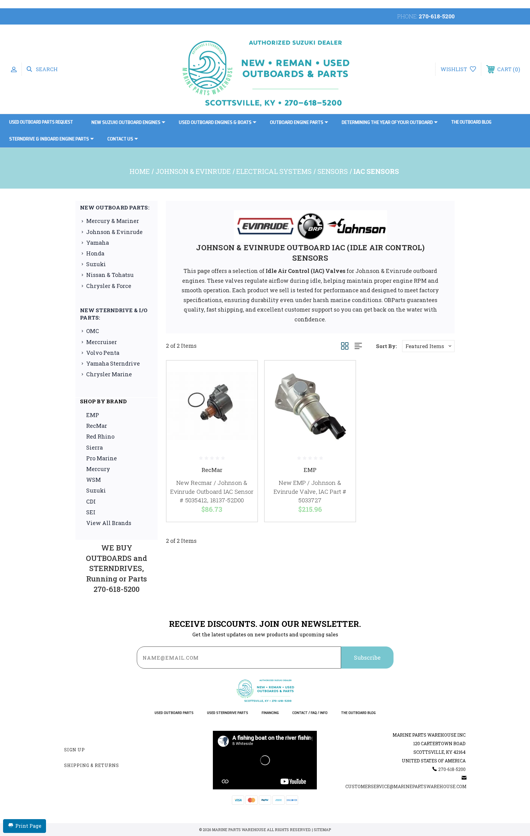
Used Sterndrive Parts (227, 712)
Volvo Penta (102, 352)
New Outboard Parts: (114, 207)
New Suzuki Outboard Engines (125, 122)
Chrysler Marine (109, 374)
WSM (93, 479)
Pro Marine (101, 458)
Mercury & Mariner (112, 220)
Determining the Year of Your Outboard (387, 122)
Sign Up (74, 750)
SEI (90, 512)
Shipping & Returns (91, 765)
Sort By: (386, 346)
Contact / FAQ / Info (310, 712)
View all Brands (108, 523)
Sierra (94, 447)
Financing (270, 712)
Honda (95, 253)
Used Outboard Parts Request (41, 122)
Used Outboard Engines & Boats (215, 122)
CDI (91, 501)
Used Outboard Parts (174, 712)
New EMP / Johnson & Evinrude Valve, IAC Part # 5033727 (310, 491)
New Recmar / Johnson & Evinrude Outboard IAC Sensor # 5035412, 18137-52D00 (211, 491)
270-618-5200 (437, 16)
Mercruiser (101, 342)
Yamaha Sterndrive (113, 363)
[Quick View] (245, 373)
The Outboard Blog (471, 122)
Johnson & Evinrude (114, 232)
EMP (92, 415)
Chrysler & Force (108, 286)
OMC (92, 331)
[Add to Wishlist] (245, 388)
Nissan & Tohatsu (110, 274)
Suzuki (96, 264)
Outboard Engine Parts (296, 122)
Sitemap (322, 829)
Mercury (98, 469)
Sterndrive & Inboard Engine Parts (49, 139)
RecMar (96, 425)
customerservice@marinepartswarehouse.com (406, 786)
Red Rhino (100, 436)
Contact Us (120, 139)
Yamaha (97, 242)
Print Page (28, 826)
